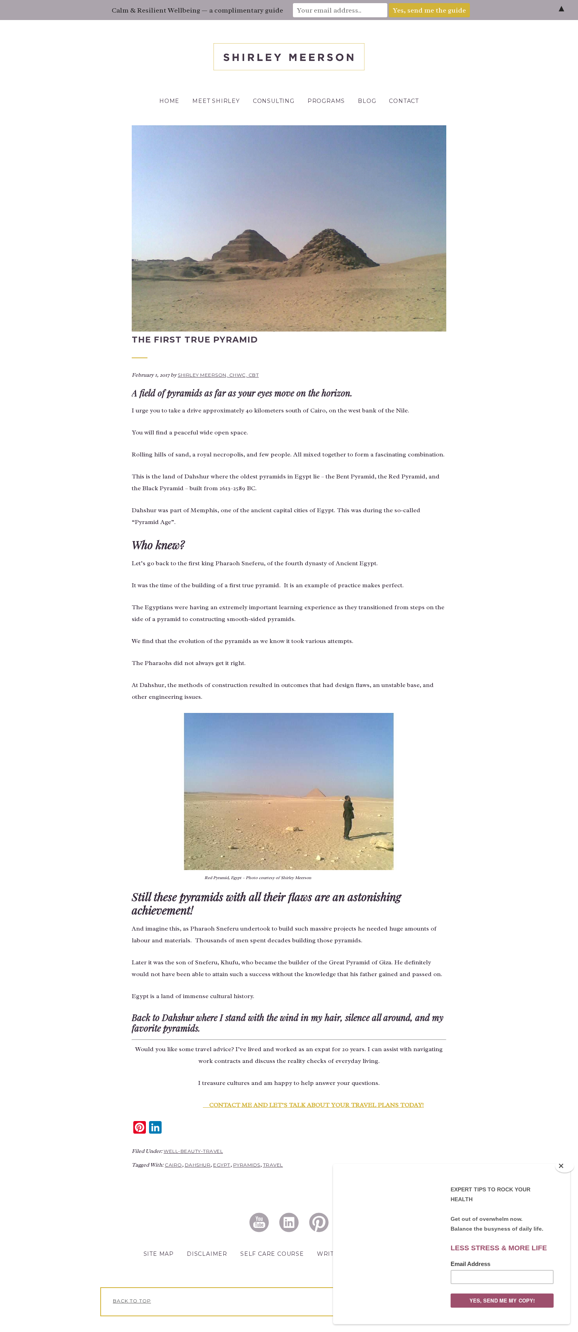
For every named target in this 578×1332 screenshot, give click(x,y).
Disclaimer (207, 1253)
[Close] (564, 1166)
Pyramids (246, 1165)
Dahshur (198, 1165)
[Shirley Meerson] (289, 68)
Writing (331, 1253)
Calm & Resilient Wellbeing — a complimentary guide (197, 10)
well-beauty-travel (193, 1151)
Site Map (159, 1253)
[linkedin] (289, 1222)
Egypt (221, 1165)
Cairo (173, 1165)
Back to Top (132, 1301)
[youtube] (259, 1222)
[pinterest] (319, 1222)
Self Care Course (272, 1253)
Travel (273, 1165)
